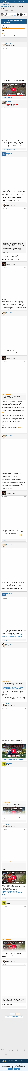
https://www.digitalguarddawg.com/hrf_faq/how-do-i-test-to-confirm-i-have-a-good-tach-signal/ (13, 636)
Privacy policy (17, 1060)
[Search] (26, 1)
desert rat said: (6, 241)
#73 (25, 708)
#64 (25, 208)
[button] (1, 1)
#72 (25, 648)
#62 (25, 108)
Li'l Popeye (4, 10)
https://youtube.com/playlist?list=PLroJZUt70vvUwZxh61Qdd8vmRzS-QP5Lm (12, 892)
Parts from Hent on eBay (14, 17)
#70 (25, 549)
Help (22, 1060)
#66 (25, 317)
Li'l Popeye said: (6, 394)
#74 (25, 767)
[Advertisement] (14, 64)
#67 (25, 361)
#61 (25, 48)
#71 (25, 598)
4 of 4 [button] (18, 1014)
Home (2, 1061)
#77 (25, 964)
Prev (13, 1014)
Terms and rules (10, 1060)
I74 (7, 263)
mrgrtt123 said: (6, 861)
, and (9, 898)
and (8, 97)
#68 (25, 440)
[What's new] (23, 1)
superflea (8, 101)
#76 (25, 906)
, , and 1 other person (13, 759)
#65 (25, 267)
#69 (25, 496)
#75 (25, 829)
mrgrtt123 (9, 763)
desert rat (9, 153)
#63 (25, 158)
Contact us (3, 1060)
